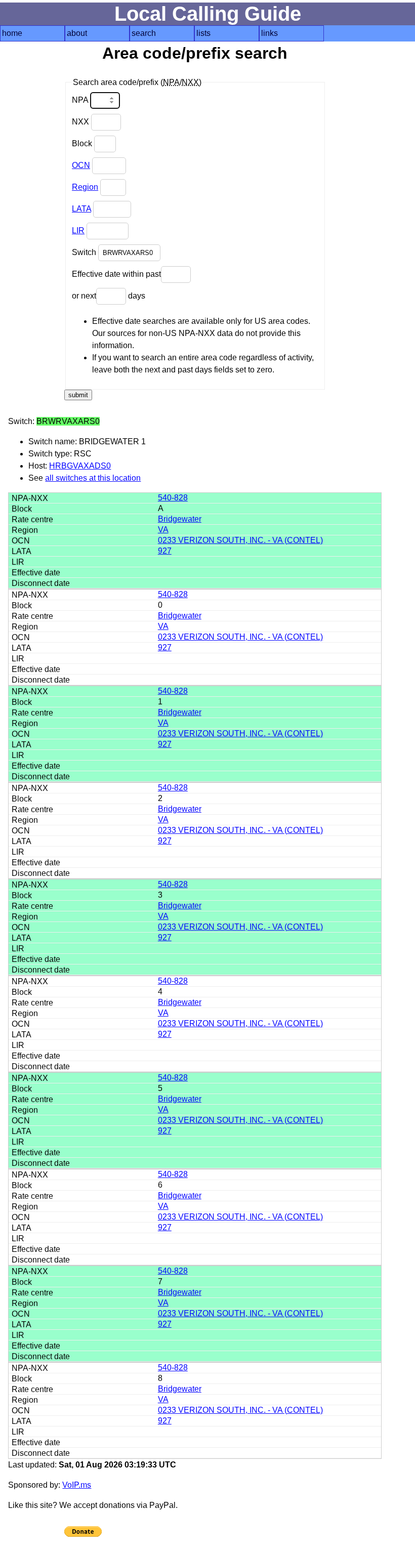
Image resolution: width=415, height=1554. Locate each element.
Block (83, 143)
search (144, 33)
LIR (78, 230)
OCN (81, 165)
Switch (85, 252)
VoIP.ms (76, 1485)
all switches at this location (93, 478)
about (77, 33)
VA (163, 529)
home (12, 33)
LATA (81, 208)
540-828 (173, 497)
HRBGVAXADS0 (80, 465)
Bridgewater (179, 519)
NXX (81, 121)
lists (203, 33)
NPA (81, 100)
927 (165, 551)
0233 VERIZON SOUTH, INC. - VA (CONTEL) (240, 540)
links (269, 33)
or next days (108, 295)
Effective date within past (116, 274)
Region (85, 187)
